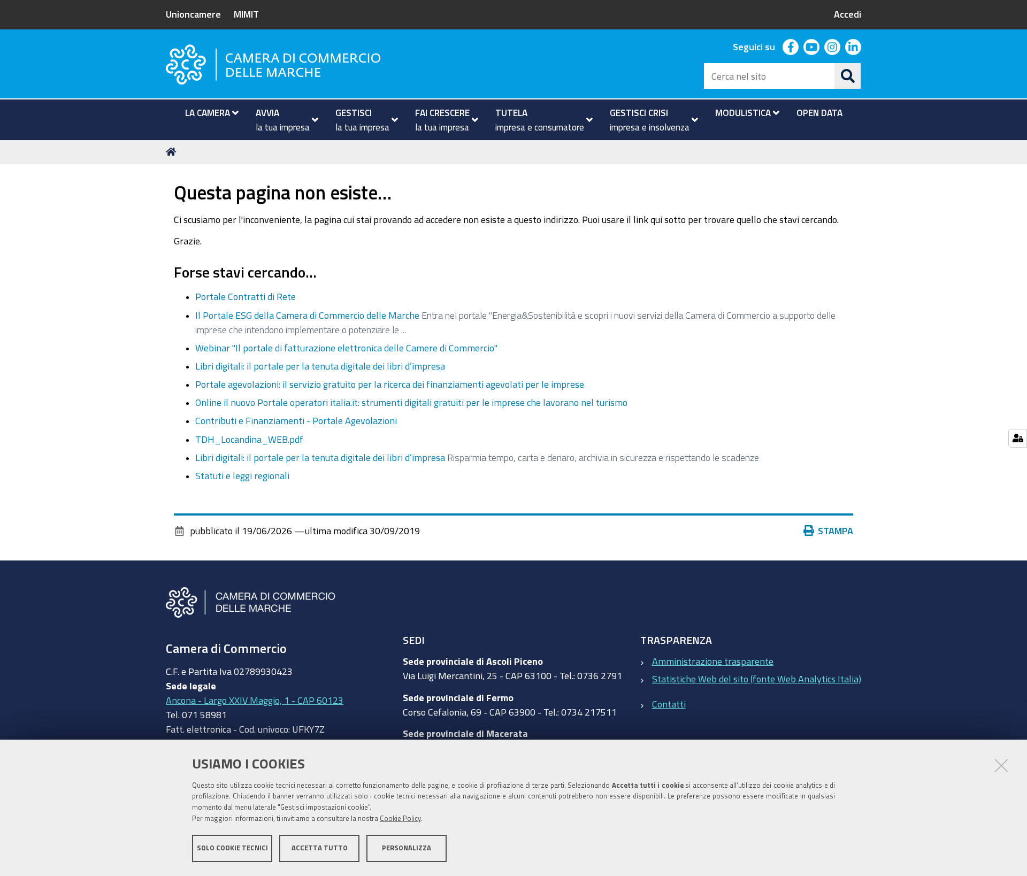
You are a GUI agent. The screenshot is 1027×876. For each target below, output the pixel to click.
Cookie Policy (400, 818)
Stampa (835, 530)
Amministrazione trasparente (712, 661)
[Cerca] (847, 76)
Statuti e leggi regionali (242, 475)
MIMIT (246, 14)
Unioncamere (193, 14)
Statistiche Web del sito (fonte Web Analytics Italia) (756, 678)
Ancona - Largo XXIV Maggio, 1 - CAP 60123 (254, 700)
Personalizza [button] (406, 847)
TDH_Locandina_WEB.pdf (249, 439)
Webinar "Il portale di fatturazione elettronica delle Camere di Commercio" (346, 347)
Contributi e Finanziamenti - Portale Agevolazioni (296, 420)
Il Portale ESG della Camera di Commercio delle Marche (307, 315)
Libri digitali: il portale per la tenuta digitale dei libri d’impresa (320, 366)
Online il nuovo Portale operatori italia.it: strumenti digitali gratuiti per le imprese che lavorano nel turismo (411, 402)
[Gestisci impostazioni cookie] (1017, 438)
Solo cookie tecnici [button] (232, 847)
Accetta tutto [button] (320, 847)
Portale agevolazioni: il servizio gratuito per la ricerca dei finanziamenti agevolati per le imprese (389, 384)
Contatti (669, 704)
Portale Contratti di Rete (245, 296)
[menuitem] (207, 112)
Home (173, 152)
